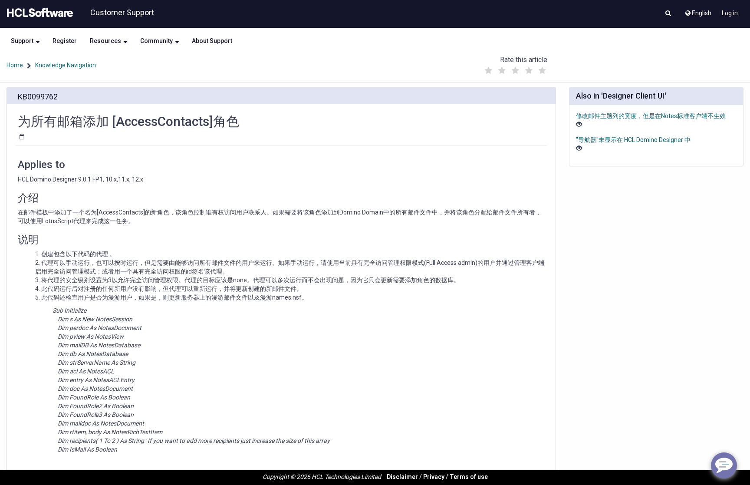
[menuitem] (698, 11)
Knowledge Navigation (65, 65)
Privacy (433, 476)
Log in (730, 13)
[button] (668, 14)
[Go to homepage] (38, 13)
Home (15, 65)
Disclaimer (402, 476)
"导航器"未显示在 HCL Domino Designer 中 (633, 139)
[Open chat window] (724, 465)
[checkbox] (488, 71)
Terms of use (469, 476)
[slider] (515, 68)
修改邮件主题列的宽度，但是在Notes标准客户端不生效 (651, 115)
